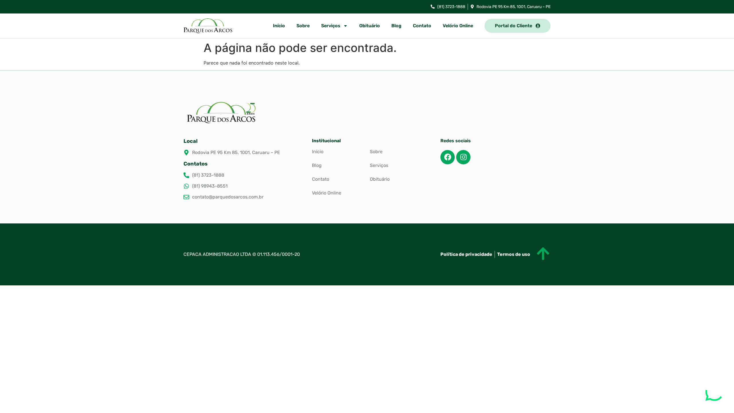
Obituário (369, 25)
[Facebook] (447, 157)
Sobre (303, 25)
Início (279, 25)
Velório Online (458, 25)
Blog (396, 25)
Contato (422, 25)
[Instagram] (463, 157)
